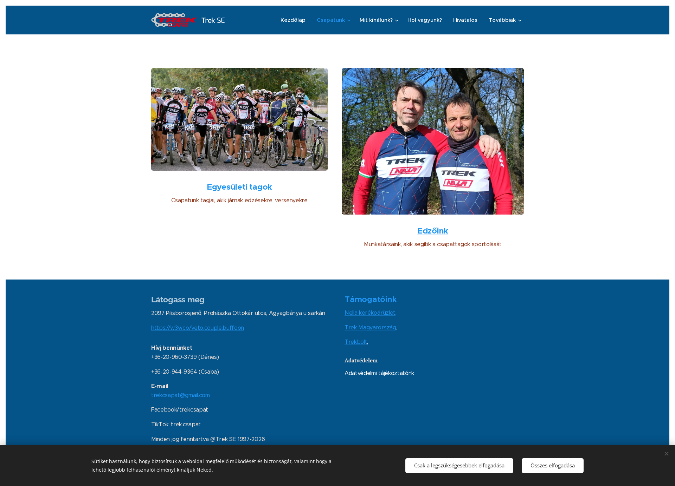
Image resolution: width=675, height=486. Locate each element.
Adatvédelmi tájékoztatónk (379, 373)
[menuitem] (295, 20)
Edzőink (432, 231)
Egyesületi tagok (239, 187)
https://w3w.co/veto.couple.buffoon (197, 327)
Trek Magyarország (370, 327)
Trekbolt (356, 342)
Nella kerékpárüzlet (370, 312)
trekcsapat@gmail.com (180, 395)
